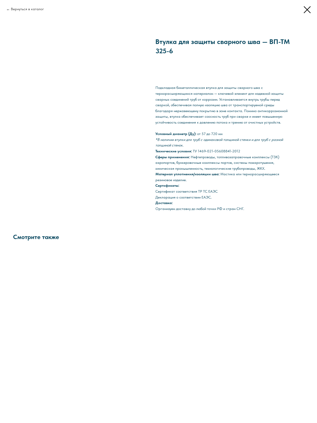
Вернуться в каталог (27, 9)
